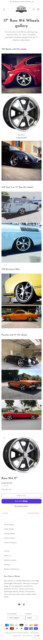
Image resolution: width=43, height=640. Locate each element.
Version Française (10, 542)
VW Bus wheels (9, 538)
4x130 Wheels (9, 524)
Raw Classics (13, 632)
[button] (4, 9)
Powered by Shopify (23, 632)
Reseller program (10, 560)
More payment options (21, 506)
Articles (7, 551)
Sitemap (7, 565)
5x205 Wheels (9, 529)
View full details (33, 513)
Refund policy (34, 632)
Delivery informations (12, 569)
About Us (7, 556)
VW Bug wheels (9, 533)
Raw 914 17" (21, 135)
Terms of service (27, 635)
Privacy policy (17, 635)
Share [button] (6, 513)
